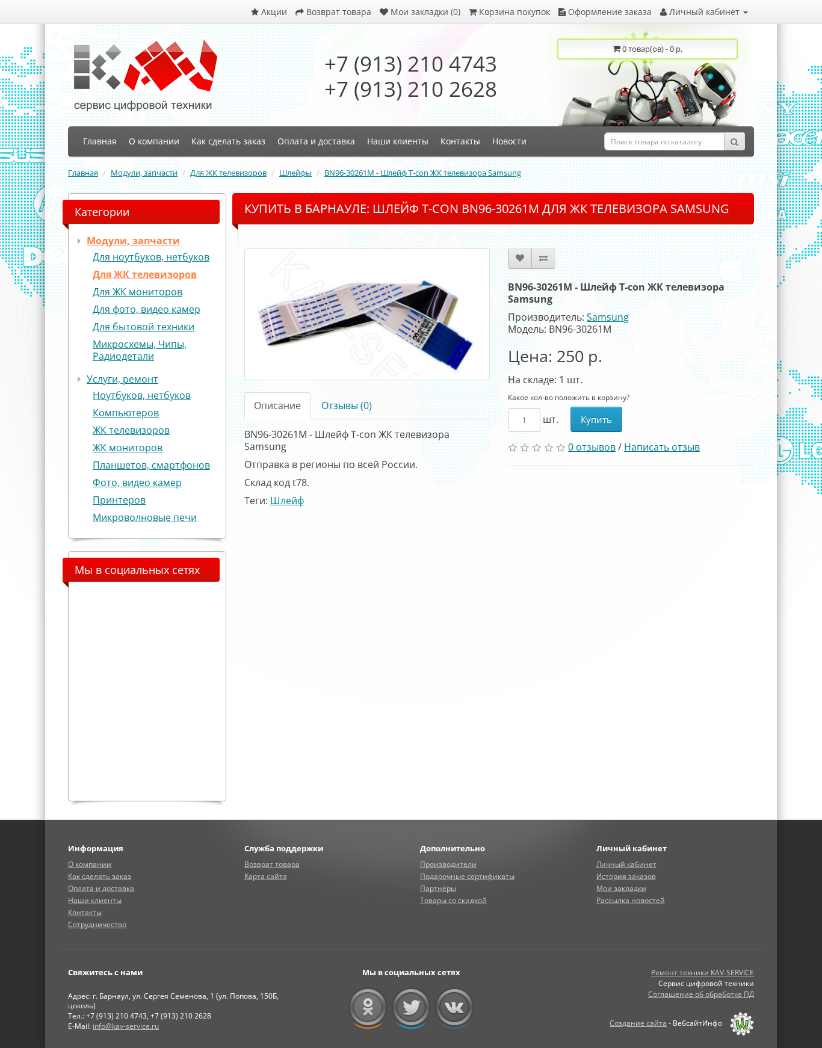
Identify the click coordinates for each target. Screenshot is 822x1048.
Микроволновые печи (145, 517)
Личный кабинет (626, 864)
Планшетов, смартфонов (151, 465)
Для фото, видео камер (146, 309)
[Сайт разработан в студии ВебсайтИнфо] (739, 1023)
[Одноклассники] (368, 1008)
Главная (83, 172)
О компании (89, 864)
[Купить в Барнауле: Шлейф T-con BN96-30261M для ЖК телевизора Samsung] (367, 314)
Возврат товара (272, 864)
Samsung (608, 317)
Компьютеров (126, 412)
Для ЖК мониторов (137, 291)
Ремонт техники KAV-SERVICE (702, 972)
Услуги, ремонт (122, 379)
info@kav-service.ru (126, 1026)
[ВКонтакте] (454, 1008)
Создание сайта (638, 1023)
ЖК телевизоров (131, 430)
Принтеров (119, 500)
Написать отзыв (662, 447)
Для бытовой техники (143, 326)
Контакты (85, 912)
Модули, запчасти (144, 172)
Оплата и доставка (101, 888)
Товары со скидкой (453, 900)
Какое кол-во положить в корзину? (568, 397)
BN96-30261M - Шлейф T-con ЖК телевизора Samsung (422, 172)
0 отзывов (592, 447)
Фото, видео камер (137, 482)
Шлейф (287, 500)
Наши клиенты (95, 900)
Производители (448, 864)
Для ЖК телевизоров (228, 172)
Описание (277, 405)
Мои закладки (621, 888)
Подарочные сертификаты (467, 876)
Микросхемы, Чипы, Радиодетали (140, 350)
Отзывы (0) (346, 405)
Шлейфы (295, 172)
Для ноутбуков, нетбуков (151, 257)
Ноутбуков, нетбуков (142, 395)
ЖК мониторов (127, 447)
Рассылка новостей (630, 900)
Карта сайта (265, 876)
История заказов (626, 876)
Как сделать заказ (99, 876)
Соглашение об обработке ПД (701, 994)
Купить (596, 419)
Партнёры (438, 888)
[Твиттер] (411, 1008)
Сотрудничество (97, 924)
